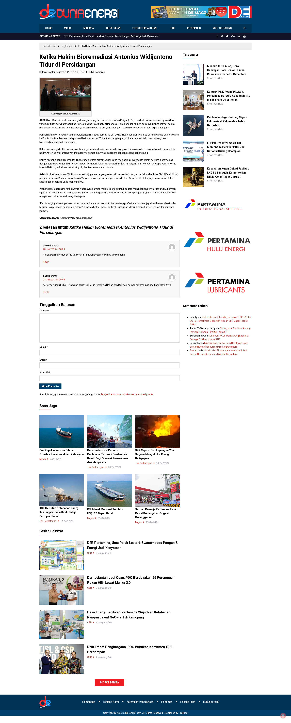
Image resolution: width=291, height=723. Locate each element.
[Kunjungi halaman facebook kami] (222, 36)
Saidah (193, 350)
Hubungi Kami (211, 701)
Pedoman (166, 701)
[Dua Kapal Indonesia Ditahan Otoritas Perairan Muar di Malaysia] (61, 431)
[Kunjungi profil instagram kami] (241, 36)
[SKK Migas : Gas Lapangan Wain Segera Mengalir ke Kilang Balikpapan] (157, 431)
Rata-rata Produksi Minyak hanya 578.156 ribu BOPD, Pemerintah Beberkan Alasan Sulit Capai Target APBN (220, 321)
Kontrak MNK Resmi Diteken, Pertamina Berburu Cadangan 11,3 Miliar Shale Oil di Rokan (229, 95)
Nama (43, 347)
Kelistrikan (114, 28)
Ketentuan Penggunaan (139, 701)
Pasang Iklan (187, 701)
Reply (46, 261)
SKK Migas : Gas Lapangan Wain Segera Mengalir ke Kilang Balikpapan (155, 454)
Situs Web (44, 372)
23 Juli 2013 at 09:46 (54, 279)
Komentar (45, 310)
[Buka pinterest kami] (226, 36)
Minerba (89, 28)
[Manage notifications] (283, 715)
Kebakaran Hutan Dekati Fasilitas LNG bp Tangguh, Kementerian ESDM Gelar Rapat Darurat (228, 172)
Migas (68, 28)
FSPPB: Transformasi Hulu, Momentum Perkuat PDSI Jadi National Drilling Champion (226, 147)
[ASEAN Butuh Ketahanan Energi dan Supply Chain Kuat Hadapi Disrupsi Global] (61, 490)
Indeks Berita (109, 682)
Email (43, 359)
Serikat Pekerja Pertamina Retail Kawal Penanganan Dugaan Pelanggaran (156, 513)
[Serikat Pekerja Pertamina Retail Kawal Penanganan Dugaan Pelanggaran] (157, 490)
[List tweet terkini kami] (231, 36)
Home (49, 28)
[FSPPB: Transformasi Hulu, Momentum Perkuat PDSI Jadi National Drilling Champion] (193, 151)
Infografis (194, 28)
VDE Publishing (222, 28)
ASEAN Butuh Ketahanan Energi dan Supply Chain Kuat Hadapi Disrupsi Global (59, 512)
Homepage (88, 701)
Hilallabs (183, 713)
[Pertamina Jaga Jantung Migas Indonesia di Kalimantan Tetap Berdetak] (193, 125)
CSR (173, 28)
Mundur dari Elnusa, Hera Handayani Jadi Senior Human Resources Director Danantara (226, 70)
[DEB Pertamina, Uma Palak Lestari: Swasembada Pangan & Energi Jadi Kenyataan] (61, 554)
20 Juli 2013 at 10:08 (54, 249)
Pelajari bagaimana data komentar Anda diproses (127, 394)
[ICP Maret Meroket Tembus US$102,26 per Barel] (109, 490)
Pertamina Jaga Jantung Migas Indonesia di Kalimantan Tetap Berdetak (227, 121)
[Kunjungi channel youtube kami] (245, 36)
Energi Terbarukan (145, 28)
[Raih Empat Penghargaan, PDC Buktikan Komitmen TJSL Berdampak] (61, 659)
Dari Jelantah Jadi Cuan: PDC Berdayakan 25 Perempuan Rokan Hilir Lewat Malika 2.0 (113, 36)
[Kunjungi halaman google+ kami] (235, 36)
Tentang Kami (111, 701)
